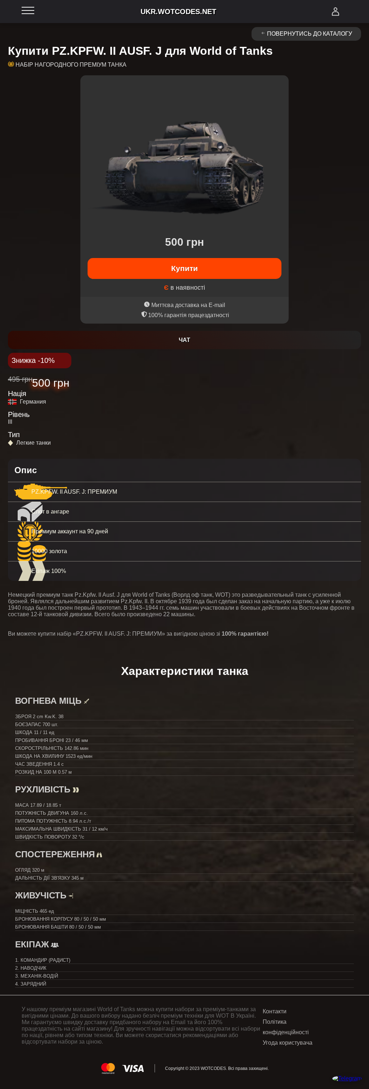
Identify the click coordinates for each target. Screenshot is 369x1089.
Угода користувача (287, 1043)
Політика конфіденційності (286, 1027)
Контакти (274, 1011)
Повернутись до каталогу (309, 34)
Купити (184, 268)
